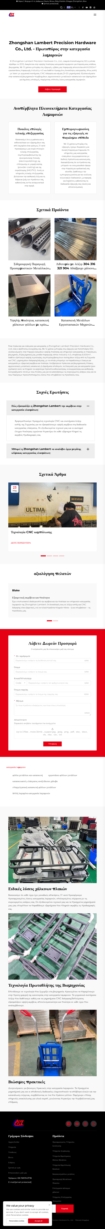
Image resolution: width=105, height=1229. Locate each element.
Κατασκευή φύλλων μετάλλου (63, 1174)
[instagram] (91, 7)
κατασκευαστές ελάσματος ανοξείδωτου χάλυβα (35, 781)
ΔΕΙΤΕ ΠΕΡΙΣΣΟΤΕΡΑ (21, 543)
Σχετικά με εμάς (14, 1168)
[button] (43, 555)
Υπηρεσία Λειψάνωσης (61, 1151)
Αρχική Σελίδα (13, 1142)
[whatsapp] (94, 7)
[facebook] (83, 7)
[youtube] (87, 7)
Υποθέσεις (12, 1152)
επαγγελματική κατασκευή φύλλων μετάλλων (34, 787)
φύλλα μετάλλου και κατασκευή (28, 775)
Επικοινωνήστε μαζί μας (17, 1173)
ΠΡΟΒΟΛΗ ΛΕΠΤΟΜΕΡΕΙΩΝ (29, 239)
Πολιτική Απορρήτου (82, 1220)
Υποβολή (52, 744)
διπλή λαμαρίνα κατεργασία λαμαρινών (31, 793)
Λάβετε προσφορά (52, 89)
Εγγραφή (64, 1208)
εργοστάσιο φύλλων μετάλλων (62, 775)
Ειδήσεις (11, 1162)
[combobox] (20, 683)
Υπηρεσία (12, 1147)
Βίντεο (10, 1157)
